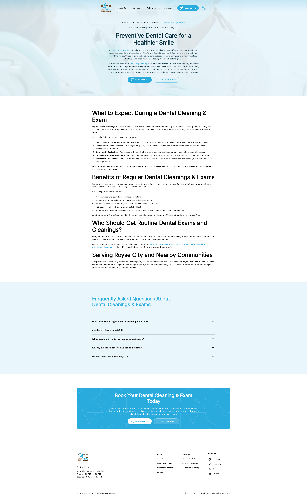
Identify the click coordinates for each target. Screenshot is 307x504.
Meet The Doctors (164, 463)
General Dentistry (151, 22)
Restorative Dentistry (190, 468)
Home (125, 22)
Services (135, 22)
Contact (167, 8)
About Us (160, 459)
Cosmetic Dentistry (190, 463)
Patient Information (165, 468)
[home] (105, 8)
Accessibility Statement (220, 493)
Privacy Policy (189, 493)
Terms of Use (203, 493)
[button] (123, 8)
